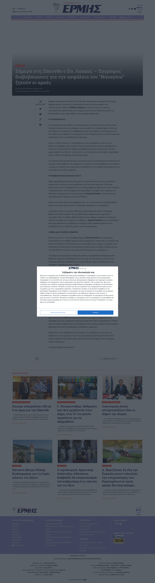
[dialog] (77, 291)
